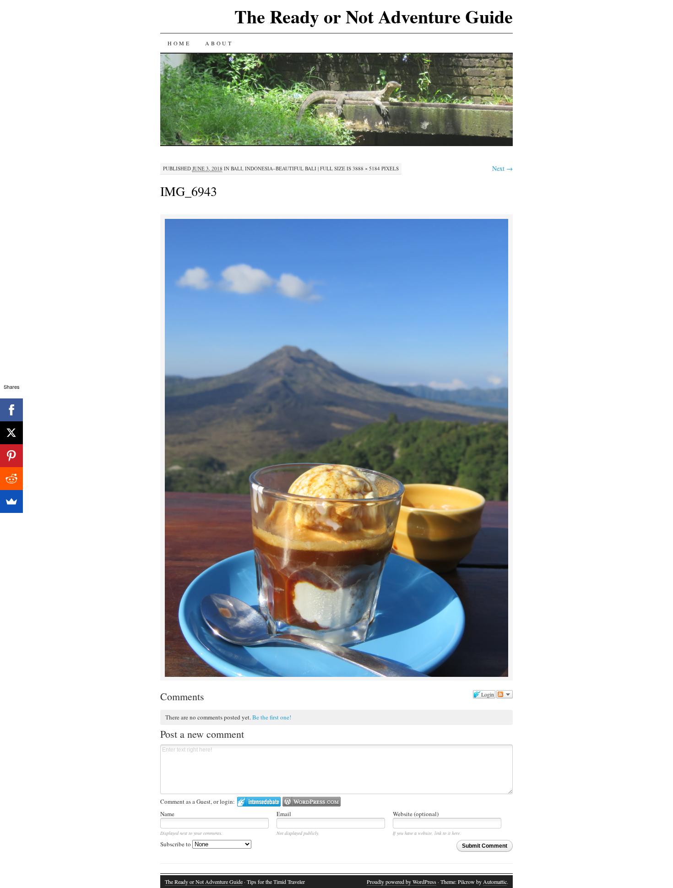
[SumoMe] (11, 501)
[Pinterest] (11, 455)
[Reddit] (11, 478)
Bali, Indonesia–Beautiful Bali (273, 168)
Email (284, 814)
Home (179, 43)
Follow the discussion (504, 694)
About (219, 43)
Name (167, 814)
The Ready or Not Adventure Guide (373, 16)
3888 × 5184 (366, 168)
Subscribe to (176, 844)
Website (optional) (416, 814)
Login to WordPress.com (311, 801)
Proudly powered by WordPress (401, 881)
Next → (502, 168)
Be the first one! (271, 717)
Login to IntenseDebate (259, 801)
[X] (11, 432)
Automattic (495, 881)
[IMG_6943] (336, 675)
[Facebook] (11, 409)
